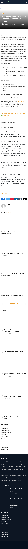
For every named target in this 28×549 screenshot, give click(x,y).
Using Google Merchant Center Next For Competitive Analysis (11, 232)
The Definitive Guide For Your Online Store (12, 253)
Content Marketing (5, 428)
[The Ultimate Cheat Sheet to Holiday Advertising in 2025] (14, 343)
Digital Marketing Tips (6, 432)
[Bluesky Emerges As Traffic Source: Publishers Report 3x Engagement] (14, 265)
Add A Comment (14, 303)
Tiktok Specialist (4, 447)
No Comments (21, 24)
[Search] (26, 2)
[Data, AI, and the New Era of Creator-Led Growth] (14, 364)
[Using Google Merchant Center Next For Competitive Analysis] (14, 223)
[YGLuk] (14, 2)
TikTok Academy (4, 445)
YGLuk (7, 24)
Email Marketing (4, 434)
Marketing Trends (5, 438)
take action (21, 101)
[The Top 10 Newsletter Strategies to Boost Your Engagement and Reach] (14, 321)
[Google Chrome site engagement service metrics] (14, 286)
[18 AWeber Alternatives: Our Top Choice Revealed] (14, 408)
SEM (2, 440)
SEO (3, 13)
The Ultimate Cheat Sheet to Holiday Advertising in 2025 (13, 352)
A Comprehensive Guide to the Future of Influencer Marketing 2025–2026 (14, 395)
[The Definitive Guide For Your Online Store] (14, 244)
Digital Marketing (5, 430)
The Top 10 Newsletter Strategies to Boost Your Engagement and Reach (15, 330)
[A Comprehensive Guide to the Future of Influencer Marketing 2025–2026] (14, 386)
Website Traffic (4, 449)
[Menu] (2, 2)
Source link (4, 193)
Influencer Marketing (5, 436)
